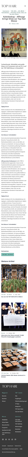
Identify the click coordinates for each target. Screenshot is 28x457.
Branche (4, 396)
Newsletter (18, 429)
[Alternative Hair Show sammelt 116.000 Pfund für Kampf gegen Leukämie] (14, 317)
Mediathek (4, 419)
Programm (4, 427)
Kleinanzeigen (18, 426)
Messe (4, 416)
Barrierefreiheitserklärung (8, 452)
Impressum (10, 445)
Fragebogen (18, 398)
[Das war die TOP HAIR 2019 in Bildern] (14, 278)
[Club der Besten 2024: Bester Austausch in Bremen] (14, 357)
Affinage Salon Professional (8, 161)
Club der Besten (19, 411)
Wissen (4, 401)
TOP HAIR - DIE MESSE (17, 11)
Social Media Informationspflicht (10, 449)
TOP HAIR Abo (18, 424)
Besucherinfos (5, 425)
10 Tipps (17, 403)
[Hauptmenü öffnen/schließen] (25, 6)
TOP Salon (18, 393)
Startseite (6, 11)
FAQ (16, 396)
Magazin (5, 393)
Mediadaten (18, 431)
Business (4, 398)
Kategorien (18, 406)
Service (18, 416)
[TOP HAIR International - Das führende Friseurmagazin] (9, 386)
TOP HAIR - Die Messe (7, 254)
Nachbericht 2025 (6, 430)
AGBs (21, 449)
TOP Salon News (19, 409)
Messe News (5, 422)
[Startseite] (8, 6)
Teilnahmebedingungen (21, 401)
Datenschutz (18, 445)
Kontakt (4, 445)
